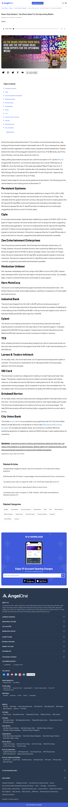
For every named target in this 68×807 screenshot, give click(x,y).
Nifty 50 (60, 159)
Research (52, 514)
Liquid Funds (16, 759)
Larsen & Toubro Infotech (12, 117)
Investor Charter (43, 788)
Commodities (14, 509)
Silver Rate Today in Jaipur (11, 738)
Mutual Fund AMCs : (9, 749)
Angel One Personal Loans (29, 788)
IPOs (50, 509)
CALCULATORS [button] (6, 626)
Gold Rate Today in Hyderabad (11, 730)
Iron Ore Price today (9, 746)
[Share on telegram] (3, 72)
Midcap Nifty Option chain (39, 720)
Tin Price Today (21, 746)
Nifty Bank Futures (18, 714)
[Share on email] (22, 72)
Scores (52, 783)
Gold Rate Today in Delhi (28, 728)
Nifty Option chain (8, 720)
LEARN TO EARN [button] (7, 637)
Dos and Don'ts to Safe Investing (38, 783)
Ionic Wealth (16, 682)
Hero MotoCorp (9, 102)
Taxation (16, 519)
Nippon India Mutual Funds (25, 754)
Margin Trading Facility (41, 688)
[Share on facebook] (17, 72)
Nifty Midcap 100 (49, 706)
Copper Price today (9, 744)
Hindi (45, 509)
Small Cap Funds (27, 759)
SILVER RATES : (6, 734)
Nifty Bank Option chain (23, 720)
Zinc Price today (37, 744)
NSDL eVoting (26, 791)
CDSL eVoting (16, 791)
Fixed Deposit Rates (8, 690)
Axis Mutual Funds (35, 752)
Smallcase (12, 695)
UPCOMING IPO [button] (6, 651)
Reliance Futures (46, 714)
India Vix (16, 708)
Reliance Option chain (55, 720)
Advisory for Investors (56, 788)
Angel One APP (7, 688)
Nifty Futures (7, 714)
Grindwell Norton (9, 124)
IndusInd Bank (9, 106)
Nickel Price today (49, 744)
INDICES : (5, 704)
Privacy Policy (52, 786)
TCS (6, 113)
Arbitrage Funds (38, 759)
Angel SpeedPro (28, 688)
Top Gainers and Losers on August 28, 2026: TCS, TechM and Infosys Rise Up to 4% (31, 482)
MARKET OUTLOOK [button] (8, 646)
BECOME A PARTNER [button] (8, 641)
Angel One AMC (7, 682)
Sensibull (5, 695)
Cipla (6, 92)
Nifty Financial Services (25, 706)
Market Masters (59, 509)
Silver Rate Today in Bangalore (32, 736)
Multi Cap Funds (7, 762)
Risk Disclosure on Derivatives (49, 791)
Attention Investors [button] (9, 770)
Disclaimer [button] (6, 778)
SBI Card (7, 120)
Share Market (7, 519)
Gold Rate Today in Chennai (45, 728)
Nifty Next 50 (38, 706)
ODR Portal (35, 791)
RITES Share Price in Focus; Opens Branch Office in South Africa (25, 487)
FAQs (36, 786)
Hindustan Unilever (10, 99)
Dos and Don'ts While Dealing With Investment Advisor (18, 786)
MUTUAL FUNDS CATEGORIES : (11, 757)
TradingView (32, 695)
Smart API (51, 688)
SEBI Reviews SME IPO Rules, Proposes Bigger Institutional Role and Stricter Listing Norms (34, 476)
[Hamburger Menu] (66, 3)
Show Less (9, 132)
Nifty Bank (13, 706)
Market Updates (8, 514)
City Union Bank (9, 127)
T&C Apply (43, 786)
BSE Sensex (59, 706)
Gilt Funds (48, 759)
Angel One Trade (17, 688)
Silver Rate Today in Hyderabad (12, 736)
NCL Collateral (6, 791)
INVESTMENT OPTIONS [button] (9, 621)
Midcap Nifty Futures (32, 714)
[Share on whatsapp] (8, 72)
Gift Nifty (23, 708)
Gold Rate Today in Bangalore (30, 730)
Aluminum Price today (23, 744)
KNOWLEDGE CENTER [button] (8, 631)
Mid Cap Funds (57, 759)
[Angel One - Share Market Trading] (7, 3)
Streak (19, 695)
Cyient (7, 110)
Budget (6, 509)
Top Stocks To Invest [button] (9, 657)
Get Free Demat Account (34, 805)
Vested (25, 695)
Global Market (37, 509)
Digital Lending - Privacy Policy (11, 788)
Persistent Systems (10, 88)
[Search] (63, 3)
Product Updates (42, 514)
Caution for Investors (8, 794)
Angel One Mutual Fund (9, 752)
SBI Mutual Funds (23, 752)
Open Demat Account (38, 3)
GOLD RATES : (6, 726)
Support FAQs (19, 664)
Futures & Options (26, 509)
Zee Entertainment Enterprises (13, 95)
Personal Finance (30, 514)
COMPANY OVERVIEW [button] (8, 617)
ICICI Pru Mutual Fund (9, 754)
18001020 (8, 664)
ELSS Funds (6, 759)
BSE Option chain (8, 722)
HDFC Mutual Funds (49, 752)
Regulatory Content (21, 783)
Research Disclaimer (8, 783)
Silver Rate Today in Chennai (51, 736)
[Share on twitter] (13, 72)
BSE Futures (56, 714)
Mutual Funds (19, 514)
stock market (15, 421)
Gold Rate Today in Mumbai (11, 728)
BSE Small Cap (7, 708)
